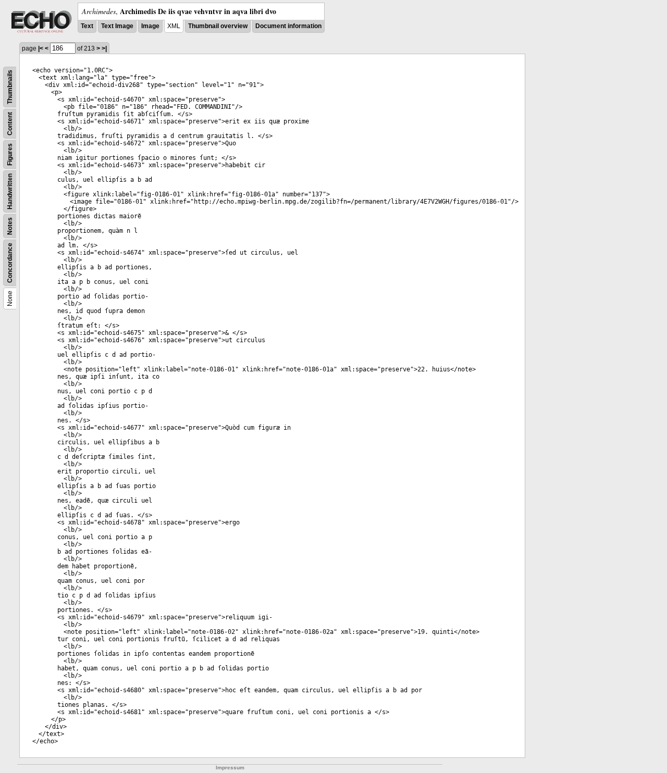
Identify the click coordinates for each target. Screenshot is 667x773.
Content (10, 123)
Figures (10, 154)
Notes (10, 226)
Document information (288, 26)
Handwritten (10, 191)
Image (150, 26)
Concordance (10, 263)
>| (104, 48)
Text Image (117, 26)
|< (40, 48)
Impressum (230, 767)
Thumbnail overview (218, 26)
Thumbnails (10, 87)
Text (87, 26)
